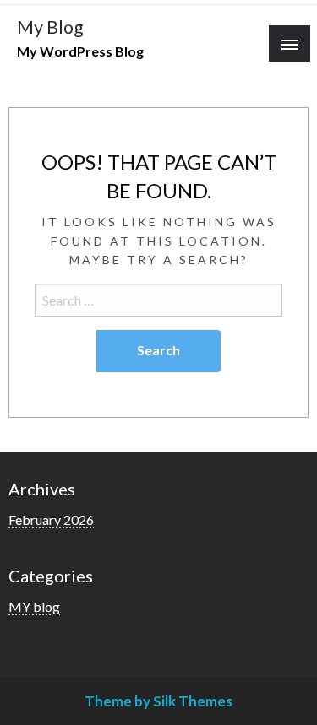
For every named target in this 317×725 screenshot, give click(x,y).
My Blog (50, 27)
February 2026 (51, 519)
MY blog (34, 606)
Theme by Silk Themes (158, 701)
